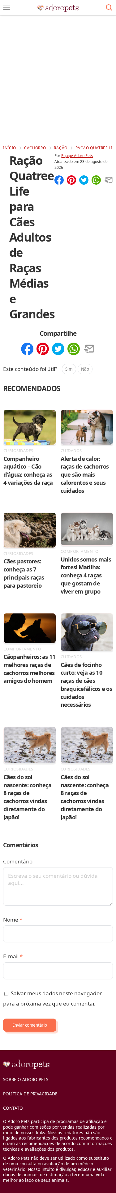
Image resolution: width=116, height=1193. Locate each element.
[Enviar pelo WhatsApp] (96, 180)
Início (9, 147)
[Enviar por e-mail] (108, 180)
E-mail (13, 956)
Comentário (17, 861)
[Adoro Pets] (58, 8)
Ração (60, 147)
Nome (12, 919)
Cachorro (35, 147)
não (85, 369)
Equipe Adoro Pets (77, 155)
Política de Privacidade (30, 1094)
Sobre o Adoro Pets (25, 1079)
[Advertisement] (58, 80)
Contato (13, 1108)
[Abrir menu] (6, 8)
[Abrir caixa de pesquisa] (109, 7)
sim (69, 369)
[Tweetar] (83, 180)
